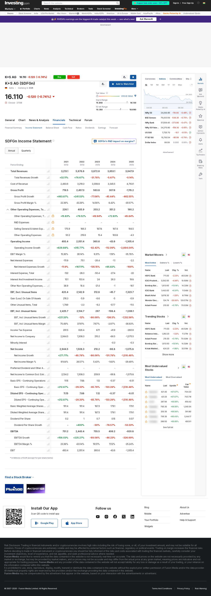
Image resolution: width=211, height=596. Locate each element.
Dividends (90, 128)
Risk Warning (201, 588)
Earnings (102, 128)
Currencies (150, 79)
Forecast (114, 128)
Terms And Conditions (162, 588)
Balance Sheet (52, 128)
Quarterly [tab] (26, 150)
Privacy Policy (183, 588)
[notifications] (198, 2)
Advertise (185, 513)
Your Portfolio (151, 520)
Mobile (147, 513)
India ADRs (99, 13)
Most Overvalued (174, 377)
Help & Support (188, 520)
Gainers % (164, 263)
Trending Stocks (155, 316)
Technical (75, 120)
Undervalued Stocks (191, 13)
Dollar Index (150, 142)
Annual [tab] (11, 150)
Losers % (177, 263)
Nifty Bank (149, 123)
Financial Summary (13, 128)
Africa (158, 13)
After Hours (61, 13)
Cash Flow (67, 128)
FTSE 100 (149, 137)
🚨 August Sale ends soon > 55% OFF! (150, 3)
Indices (162, 79)
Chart (21, 120)
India (36, 13)
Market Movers (154, 254)
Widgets (148, 526)
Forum (88, 120)
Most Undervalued (153, 377)
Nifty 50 (148, 113)
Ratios (79, 128)
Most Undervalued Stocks (156, 368)
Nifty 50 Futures (152, 127)
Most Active (150, 263)
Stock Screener (104, 9)
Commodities (176, 79)
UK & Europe (122, 13)
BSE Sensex (150, 118)
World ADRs (87, 13)
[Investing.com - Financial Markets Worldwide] (17, 3)
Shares (10, 13)
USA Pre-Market (47, 13)
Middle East (136, 13)
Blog (146, 507)
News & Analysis (39, 120)
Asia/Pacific (148, 13)
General (10, 120)
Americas (110, 13)
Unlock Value (127, 96)
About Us (184, 507)
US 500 (148, 132)
